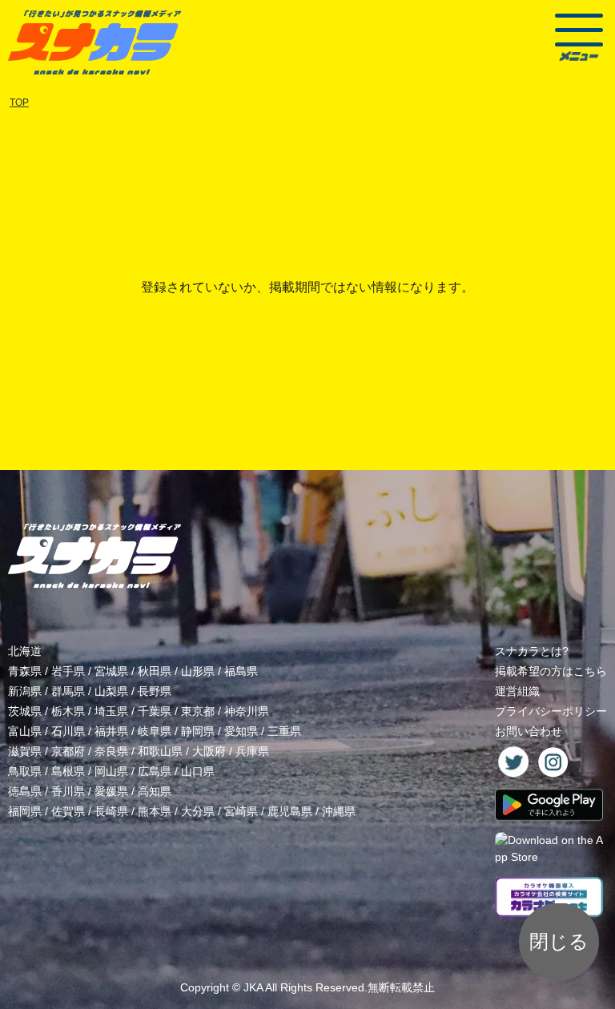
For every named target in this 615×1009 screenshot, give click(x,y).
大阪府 (209, 751)
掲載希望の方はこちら (551, 671)
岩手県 (68, 671)
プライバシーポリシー (551, 711)
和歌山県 (160, 751)
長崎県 (111, 811)
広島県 (154, 771)
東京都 (198, 711)
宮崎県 (241, 811)
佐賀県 (68, 811)
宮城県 (111, 671)
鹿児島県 (289, 811)
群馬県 (68, 691)
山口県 (198, 771)
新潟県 (25, 691)
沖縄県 (339, 811)
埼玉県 (111, 711)
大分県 (198, 811)
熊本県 (154, 811)
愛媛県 (111, 791)
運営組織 (517, 691)
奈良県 (111, 751)
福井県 (111, 731)
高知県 (154, 791)
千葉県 (154, 711)
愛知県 (241, 731)
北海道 (25, 651)
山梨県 (111, 691)
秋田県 (154, 671)
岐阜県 (154, 731)
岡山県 (111, 771)
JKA (253, 987)
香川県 (68, 791)
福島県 (241, 671)
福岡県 (25, 811)
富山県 (25, 731)
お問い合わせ (528, 731)
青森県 (25, 671)
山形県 (198, 671)
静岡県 (198, 731)
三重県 (284, 731)
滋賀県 (25, 751)
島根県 (68, 771)
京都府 (68, 751)
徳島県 (25, 791)
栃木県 (68, 711)
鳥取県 (25, 771)
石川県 (68, 731)
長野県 (154, 691)
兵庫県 (252, 751)
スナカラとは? (532, 651)
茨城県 (25, 711)
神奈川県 (246, 711)
